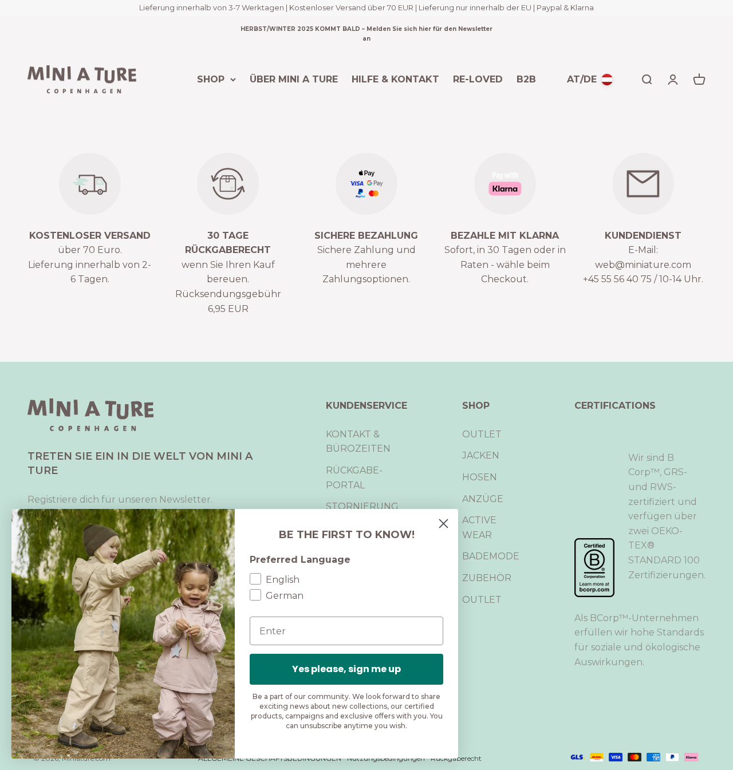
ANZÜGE (482, 498)
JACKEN (480, 455)
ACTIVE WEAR (479, 527)
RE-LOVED (478, 78)
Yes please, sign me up (346, 669)
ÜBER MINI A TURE (294, 78)
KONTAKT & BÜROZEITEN (358, 442)
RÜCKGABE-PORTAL (354, 478)
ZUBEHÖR (486, 577)
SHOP (210, 78)
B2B (526, 78)
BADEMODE (490, 556)
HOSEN (479, 477)
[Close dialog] (444, 524)
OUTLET (482, 434)
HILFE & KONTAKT (395, 78)
